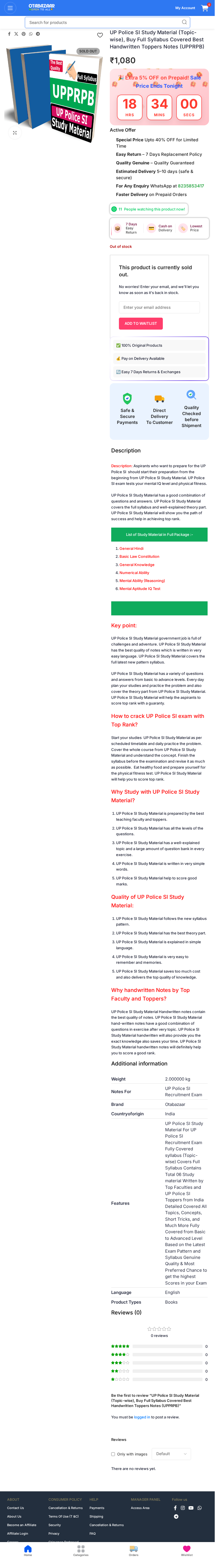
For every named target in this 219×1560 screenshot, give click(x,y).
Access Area (140, 1508)
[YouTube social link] (191, 1508)
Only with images (132, 1454)
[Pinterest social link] (23, 34)
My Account (185, 8)
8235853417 (191, 186)
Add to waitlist (141, 323)
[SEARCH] (184, 22)
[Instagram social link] (182, 1508)
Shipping (96, 1516)
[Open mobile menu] (10, 8)
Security (54, 1525)
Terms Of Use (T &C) (63, 1516)
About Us (14, 1516)
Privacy (53, 1534)
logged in (142, 1417)
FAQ (93, 1534)
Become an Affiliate (21, 1525)
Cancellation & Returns (65, 1508)
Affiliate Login (17, 1534)
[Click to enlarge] (15, 132)
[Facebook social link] (9, 34)
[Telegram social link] (38, 34)
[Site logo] (39, 7)
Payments (97, 1508)
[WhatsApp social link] (30, 34)
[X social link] (16, 34)
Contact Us (15, 1508)
